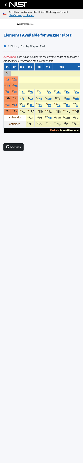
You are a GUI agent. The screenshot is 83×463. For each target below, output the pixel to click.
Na (8, 86)
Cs (8, 105)
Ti (31, 92)
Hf (32, 105)
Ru (68, 99)
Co (77, 92)
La (23, 105)
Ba (15, 105)
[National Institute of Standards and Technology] (15, 5)
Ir (77, 105)
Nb (40, 99)
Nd (50, 118)
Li (8, 79)
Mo (49, 99)
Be (15, 79)
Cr (49, 92)
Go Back (15, 147)
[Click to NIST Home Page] (24, 24)
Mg (16, 86)
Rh (77, 99)
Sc (23, 92)
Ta (40, 105)
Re (58, 105)
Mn (58, 92)
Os (68, 105)
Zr (31, 99)
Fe (68, 92)
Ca (15, 92)
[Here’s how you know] (41, 14)
